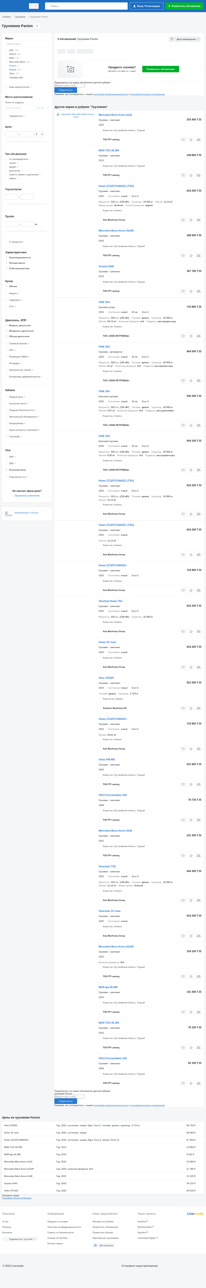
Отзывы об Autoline (57, 1238)
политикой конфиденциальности (111, 94)
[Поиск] (48, 6)
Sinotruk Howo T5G (110, 601)
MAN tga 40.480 (108, 987)
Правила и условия (57, 1221)
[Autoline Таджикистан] (13, 6)
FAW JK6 (104, 302)
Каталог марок (55, 1243)
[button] (191, 140)
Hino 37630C (106, 678)
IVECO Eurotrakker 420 (113, 795)
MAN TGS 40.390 (109, 150)
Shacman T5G (107, 866)
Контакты (7, 1232)
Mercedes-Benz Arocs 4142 (115, 115)
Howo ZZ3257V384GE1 (113, 565)
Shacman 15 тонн (110, 911)
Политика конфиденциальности (64, 1227)
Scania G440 (106, 266)
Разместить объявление (161, 69)
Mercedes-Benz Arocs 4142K (116, 230)
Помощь (6, 1227)
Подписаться (66, 90)
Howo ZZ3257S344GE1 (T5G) (116, 186)
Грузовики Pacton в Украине (16, 1198)
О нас (5, 1221)
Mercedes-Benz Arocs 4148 (115, 830)
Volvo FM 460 (107, 759)
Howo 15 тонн (107, 642)
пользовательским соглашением (148, 94)
